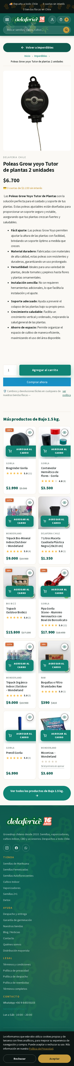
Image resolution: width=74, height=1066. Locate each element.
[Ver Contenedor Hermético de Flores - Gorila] (54, 442)
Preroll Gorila (14, 753)
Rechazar (19, 1058)
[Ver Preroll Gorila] (19, 727)
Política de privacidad (16, 970)
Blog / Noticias (11, 932)
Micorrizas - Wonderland (48, 755)
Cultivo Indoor (11, 882)
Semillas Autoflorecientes (18, 875)
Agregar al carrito (45, 370)
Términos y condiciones (17, 964)
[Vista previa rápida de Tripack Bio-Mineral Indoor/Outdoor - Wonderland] (30, 502)
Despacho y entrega (15, 914)
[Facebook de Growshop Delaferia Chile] (16, 848)
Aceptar (54, 1058)
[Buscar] (66, 30)
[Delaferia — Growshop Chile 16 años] (30, 19)
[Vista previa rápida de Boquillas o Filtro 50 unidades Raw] (64, 647)
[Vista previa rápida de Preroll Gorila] (30, 717)
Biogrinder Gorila (17, 468)
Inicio (27, 56)
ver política (67, 393)
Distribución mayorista (16, 950)
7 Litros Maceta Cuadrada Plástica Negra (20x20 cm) (52, 542)
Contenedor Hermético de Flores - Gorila (50, 472)
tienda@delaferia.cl (14, 1009)
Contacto (8, 938)
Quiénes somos (12, 944)
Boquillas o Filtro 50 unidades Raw (52, 684)
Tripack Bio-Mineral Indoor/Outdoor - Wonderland (18, 542)
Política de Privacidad (41, 1048)
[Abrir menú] (7, 20)
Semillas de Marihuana (16, 863)
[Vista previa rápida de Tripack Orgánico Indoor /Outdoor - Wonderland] (30, 647)
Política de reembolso (16, 982)
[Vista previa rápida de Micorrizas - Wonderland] (64, 717)
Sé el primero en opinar (52, 765)
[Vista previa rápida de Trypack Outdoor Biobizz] (30, 573)
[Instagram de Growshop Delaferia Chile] (7, 848)
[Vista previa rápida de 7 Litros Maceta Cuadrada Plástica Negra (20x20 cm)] (64, 502)
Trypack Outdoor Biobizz (16, 610)
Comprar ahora (37, 382)
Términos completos (15, 989)
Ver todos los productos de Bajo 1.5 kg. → (37, 793)
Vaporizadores (11, 888)
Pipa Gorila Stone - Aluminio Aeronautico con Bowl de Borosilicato (54, 614)
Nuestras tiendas (13, 926)
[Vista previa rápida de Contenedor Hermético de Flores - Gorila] (64, 432)
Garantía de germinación (17, 920)
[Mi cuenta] (52, 20)
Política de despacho (15, 976)
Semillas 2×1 (10, 894)
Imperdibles (40, 56)
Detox (6, 900)
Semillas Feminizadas (15, 869)
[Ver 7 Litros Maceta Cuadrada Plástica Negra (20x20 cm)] (54, 512)
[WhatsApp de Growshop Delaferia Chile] (26, 848)
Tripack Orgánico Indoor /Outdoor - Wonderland (16, 686)
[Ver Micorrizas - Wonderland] (54, 727)
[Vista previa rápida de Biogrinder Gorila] (30, 432)
